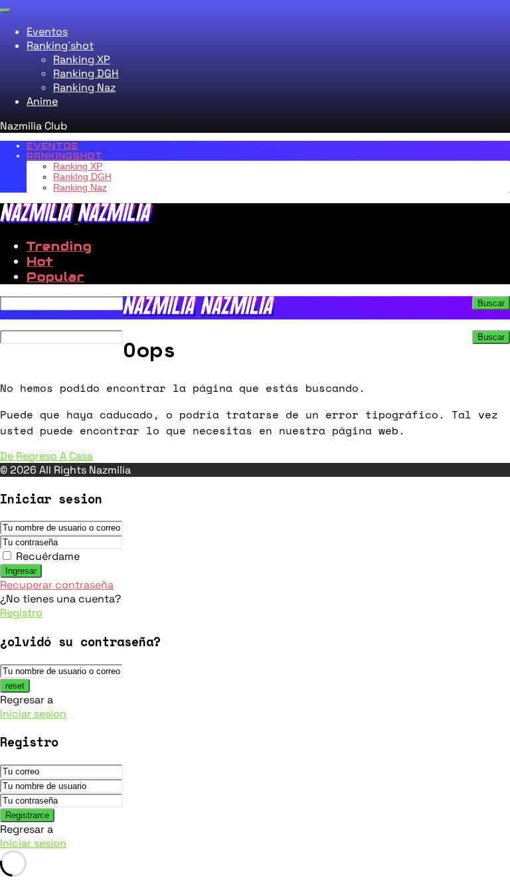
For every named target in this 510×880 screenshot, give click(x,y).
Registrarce (27, 815)
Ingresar (21, 571)
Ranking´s (60, 45)
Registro (21, 613)
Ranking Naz (84, 87)
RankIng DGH (82, 176)
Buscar (491, 303)
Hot (40, 261)
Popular (55, 276)
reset (15, 686)
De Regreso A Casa (46, 456)
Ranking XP (81, 59)
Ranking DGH (86, 73)
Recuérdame (48, 556)
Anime (42, 101)
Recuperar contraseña (57, 585)
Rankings (65, 156)
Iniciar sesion (33, 714)
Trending (59, 246)
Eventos (47, 32)
